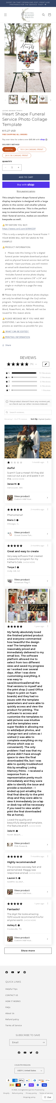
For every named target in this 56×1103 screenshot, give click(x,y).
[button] (5, 15)
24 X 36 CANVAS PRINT (16, 155)
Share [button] (8, 345)
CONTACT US (11, 995)
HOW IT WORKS (13, 1001)
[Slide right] (51, 100)
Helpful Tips (11, 989)
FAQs (7, 1007)
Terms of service (46, 1093)
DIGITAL (9, 149)
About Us (9, 1013)
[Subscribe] (43, 1042)
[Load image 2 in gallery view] (23, 99)
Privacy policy (31, 1093)
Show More (18, 479)
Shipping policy (29, 1097)
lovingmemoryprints (26, 1090)
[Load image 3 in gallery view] (33, 99)
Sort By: (34, 419)
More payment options (26, 191)
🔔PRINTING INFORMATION (16, 337)
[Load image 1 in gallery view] (13, 99)
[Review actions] (48, 462)
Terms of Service (13, 1025)
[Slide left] (5, 100)
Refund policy (12, 1019)
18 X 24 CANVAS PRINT (31, 149)
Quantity (7, 161)
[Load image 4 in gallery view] (43, 99)
